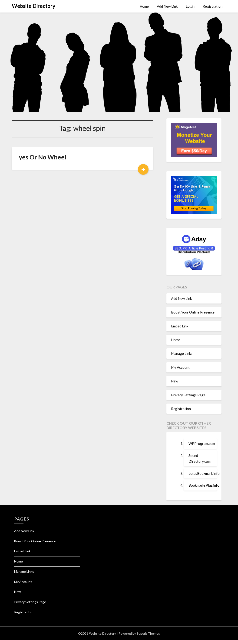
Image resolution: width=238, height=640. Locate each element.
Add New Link (167, 6)
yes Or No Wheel (42, 157)
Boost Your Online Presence (193, 312)
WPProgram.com (201, 443)
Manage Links (181, 353)
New (174, 381)
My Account (180, 367)
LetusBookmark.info (204, 473)
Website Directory (33, 6)
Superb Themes (148, 633)
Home (144, 6)
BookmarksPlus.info (203, 485)
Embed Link (179, 326)
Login (190, 6)
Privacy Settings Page (188, 395)
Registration (212, 6)
